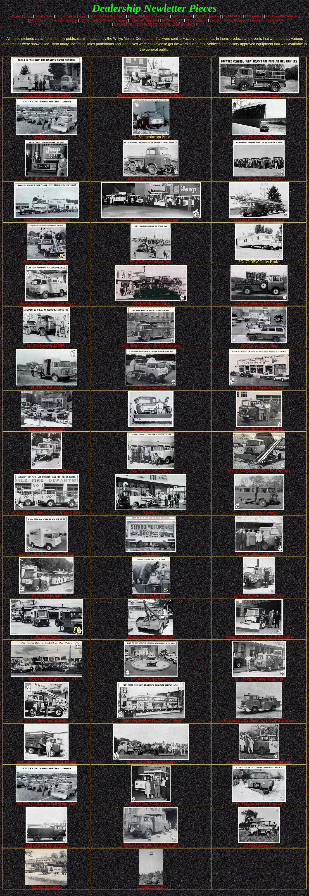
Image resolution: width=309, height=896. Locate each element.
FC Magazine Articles (281, 16)
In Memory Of (172, 20)
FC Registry (196, 20)
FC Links (36, 20)
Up (28, 16)
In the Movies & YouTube (148, 16)
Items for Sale (182, 16)
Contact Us (232, 16)
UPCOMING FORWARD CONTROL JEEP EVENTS (154, 24)
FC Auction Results (62, 20)
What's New (44, 16)
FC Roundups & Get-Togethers (104, 20)
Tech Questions (208, 16)
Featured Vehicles (144, 20)
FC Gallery (253, 16)
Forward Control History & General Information (244, 20)
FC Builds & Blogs (71, 16)
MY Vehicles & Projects (107, 16)
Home (16, 16)
